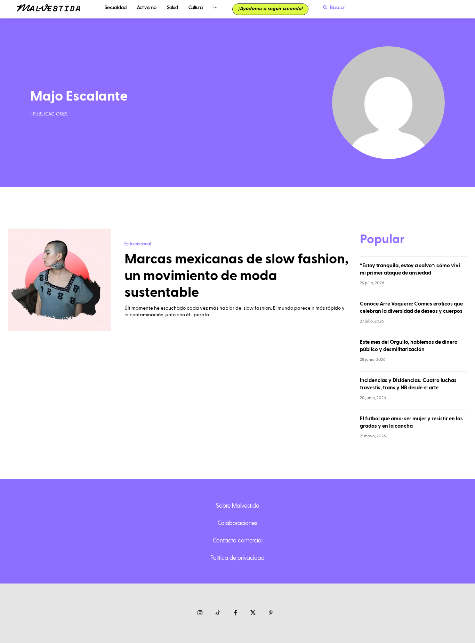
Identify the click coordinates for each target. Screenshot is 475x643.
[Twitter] (253, 613)
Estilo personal (137, 243)
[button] (332, 7)
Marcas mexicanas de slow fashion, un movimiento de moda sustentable (236, 276)
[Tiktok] (218, 613)
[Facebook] (235, 613)
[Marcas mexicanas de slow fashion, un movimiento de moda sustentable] (59, 280)
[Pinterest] (271, 613)
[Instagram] (200, 613)
